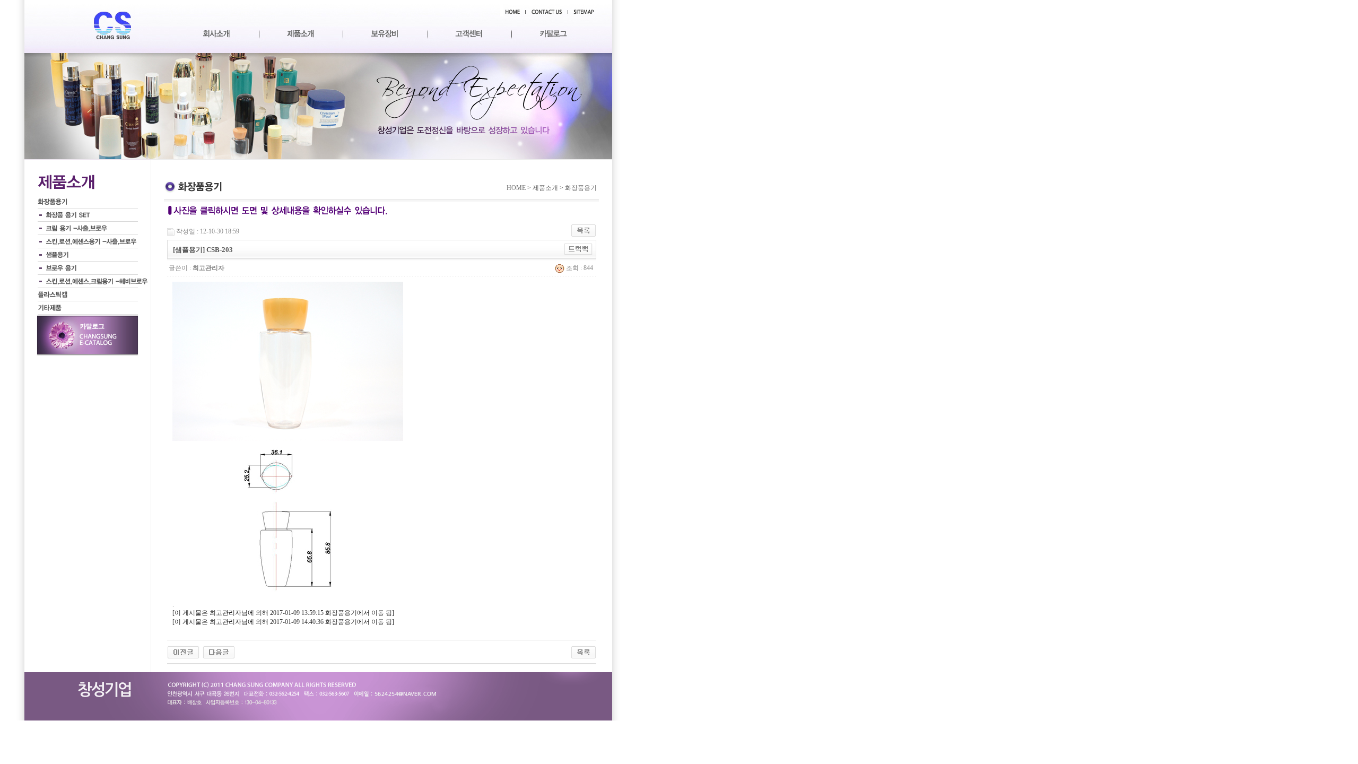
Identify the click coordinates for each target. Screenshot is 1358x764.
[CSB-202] (183, 651)
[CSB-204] (219, 651)
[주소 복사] (578, 249)
